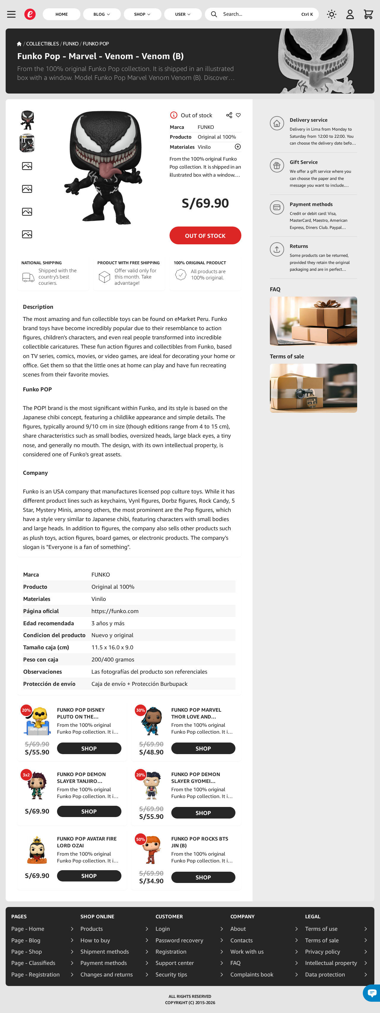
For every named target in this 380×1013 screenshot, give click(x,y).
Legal (312, 916)
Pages (19, 916)
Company (242, 916)
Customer (169, 916)
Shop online (97, 916)
